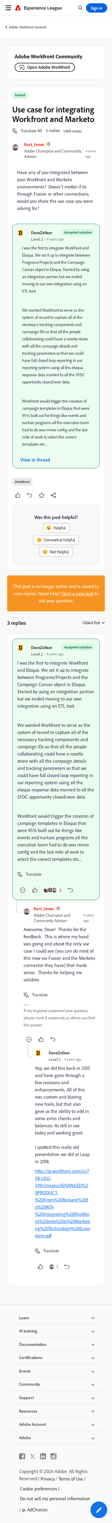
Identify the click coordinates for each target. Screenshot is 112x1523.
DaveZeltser (41, 232)
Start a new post (77, 593)
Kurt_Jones (34, 144)
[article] (56, 769)
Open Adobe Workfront (48, 67)
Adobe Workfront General (27, 27)
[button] (31, 131)
